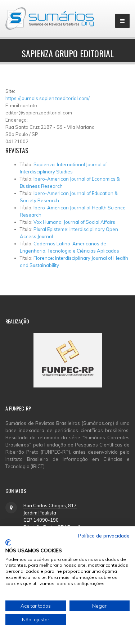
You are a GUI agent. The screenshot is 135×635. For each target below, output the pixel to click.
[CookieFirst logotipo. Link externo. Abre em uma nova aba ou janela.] (8, 542)
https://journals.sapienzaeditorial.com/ (47, 98)
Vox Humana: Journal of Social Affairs (74, 222)
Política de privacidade (104, 535)
